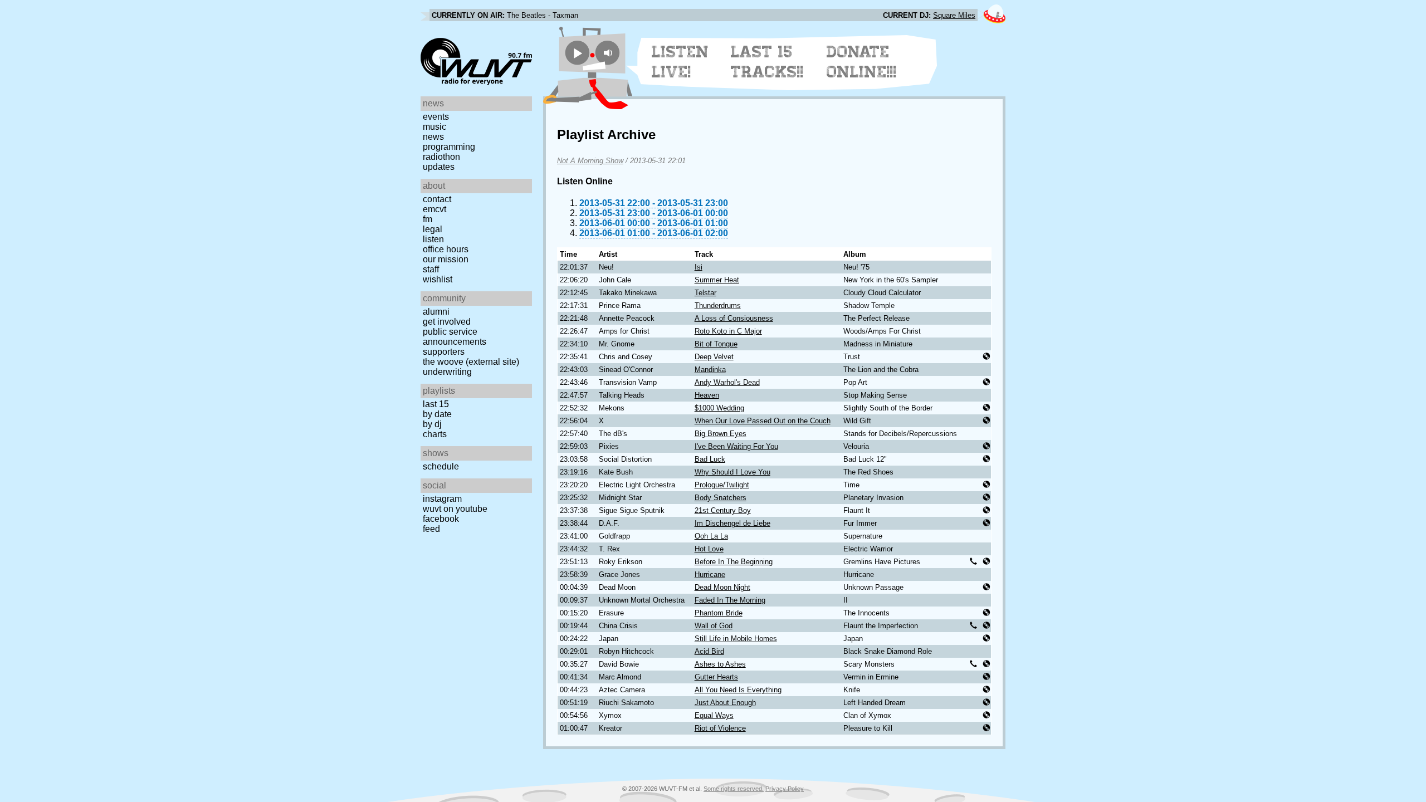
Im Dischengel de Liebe (732, 523)
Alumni (436, 311)
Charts (435, 434)
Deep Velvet (714, 357)
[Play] (577, 52)
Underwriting (447, 371)
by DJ (432, 424)
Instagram (442, 498)
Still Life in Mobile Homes (736, 638)
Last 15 (436, 404)
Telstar (705, 292)
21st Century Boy (723, 510)
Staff (431, 269)
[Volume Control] (609, 52)
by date (437, 414)
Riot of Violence (720, 728)
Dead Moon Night (722, 587)
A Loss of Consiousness (734, 318)
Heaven (707, 395)
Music (434, 126)
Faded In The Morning (730, 600)
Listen (433, 239)
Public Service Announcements (454, 336)
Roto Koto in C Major (728, 331)
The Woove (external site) (471, 361)
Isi (698, 267)
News (433, 136)
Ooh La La (711, 536)
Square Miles (954, 15)
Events (436, 116)
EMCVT (434, 209)
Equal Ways (714, 715)
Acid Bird (709, 651)
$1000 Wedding (719, 408)
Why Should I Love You (732, 472)
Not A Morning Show (590, 161)
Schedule (441, 466)
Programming (449, 146)
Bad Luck (710, 459)
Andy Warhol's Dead (727, 382)
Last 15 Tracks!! (767, 62)
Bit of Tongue (716, 344)
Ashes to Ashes (720, 664)
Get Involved (447, 321)
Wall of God (713, 626)
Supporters (444, 351)
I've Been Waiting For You (736, 446)
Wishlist (437, 279)
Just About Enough (725, 702)
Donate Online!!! (862, 62)
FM (427, 219)
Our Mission (445, 259)
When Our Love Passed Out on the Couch (763, 421)
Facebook (441, 519)
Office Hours (445, 249)
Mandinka (710, 369)
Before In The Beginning (734, 562)
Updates (439, 167)
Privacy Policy (784, 788)
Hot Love (709, 549)
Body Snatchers (720, 497)
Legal (432, 229)
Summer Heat (717, 280)
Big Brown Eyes (720, 433)
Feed (431, 529)
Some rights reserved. (734, 788)
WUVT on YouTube (455, 509)
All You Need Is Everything (738, 690)
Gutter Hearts (716, 677)
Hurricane (710, 574)
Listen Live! (680, 62)
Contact (437, 199)
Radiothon (441, 157)
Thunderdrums (718, 305)
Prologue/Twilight (722, 485)
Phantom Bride (719, 613)
